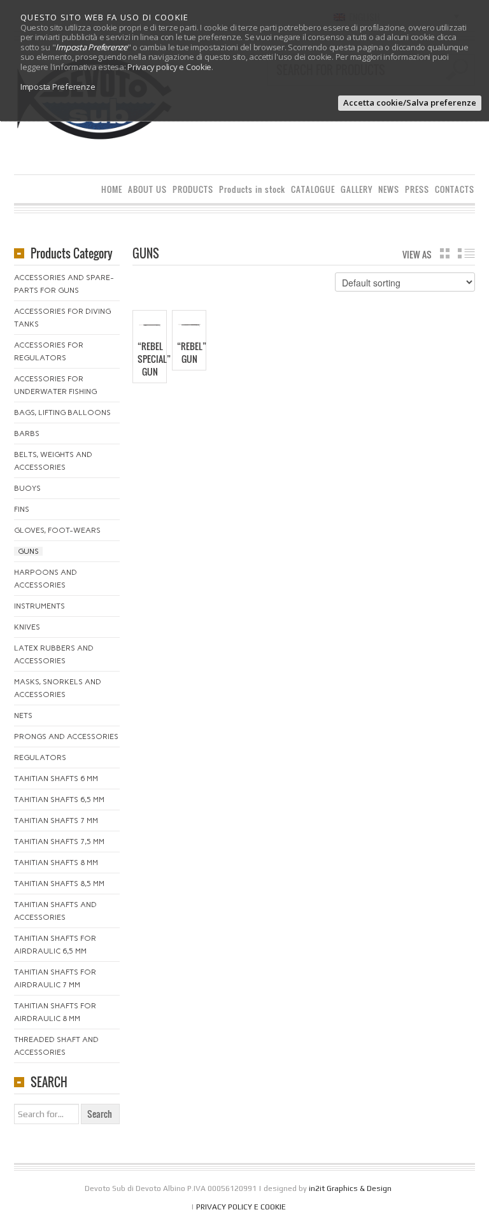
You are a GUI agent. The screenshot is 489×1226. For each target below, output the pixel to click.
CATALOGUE (313, 189)
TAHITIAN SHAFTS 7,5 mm (59, 841)
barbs (26, 433)
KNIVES (27, 627)
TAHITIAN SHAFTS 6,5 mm (59, 799)
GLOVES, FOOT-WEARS (57, 530)
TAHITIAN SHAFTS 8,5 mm (59, 883)
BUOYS (27, 488)
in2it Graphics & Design (350, 1188)
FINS (21, 509)
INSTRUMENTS (39, 606)
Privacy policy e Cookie (169, 67)
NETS (23, 715)
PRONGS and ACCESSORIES (66, 736)
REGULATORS (40, 757)
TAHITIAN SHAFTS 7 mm (56, 820)
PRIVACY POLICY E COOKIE (241, 1206)
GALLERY (356, 189)
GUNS (28, 551)
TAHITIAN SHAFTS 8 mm (56, 862)
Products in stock (252, 189)
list (466, 253)
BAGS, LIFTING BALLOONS (62, 412)
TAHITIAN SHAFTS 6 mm (56, 778)
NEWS (388, 189)
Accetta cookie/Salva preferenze (409, 102)
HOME (111, 189)
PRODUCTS (193, 189)
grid (445, 253)
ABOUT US (147, 189)
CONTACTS (454, 189)
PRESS (417, 189)
